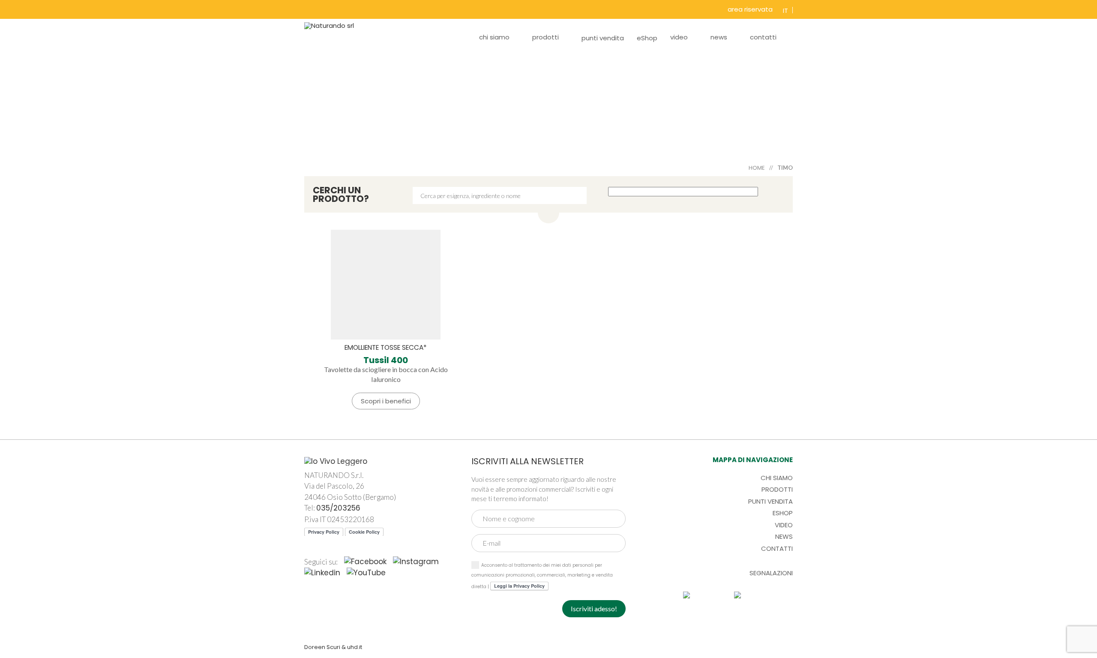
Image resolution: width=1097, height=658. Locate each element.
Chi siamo (777, 477)
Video (784, 524)
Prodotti (777, 489)
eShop (647, 37)
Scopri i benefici (386, 401)
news (718, 37)
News (784, 536)
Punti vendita (770, 501)
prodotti (545, 37)
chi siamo (494, 37)
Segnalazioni (771, 572)
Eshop (783, 512)
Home (757, 168)
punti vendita (602, 37)
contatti (763, 37)
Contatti (777, 548)
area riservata (750, 9)
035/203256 (338, 508)
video (679, 37)
